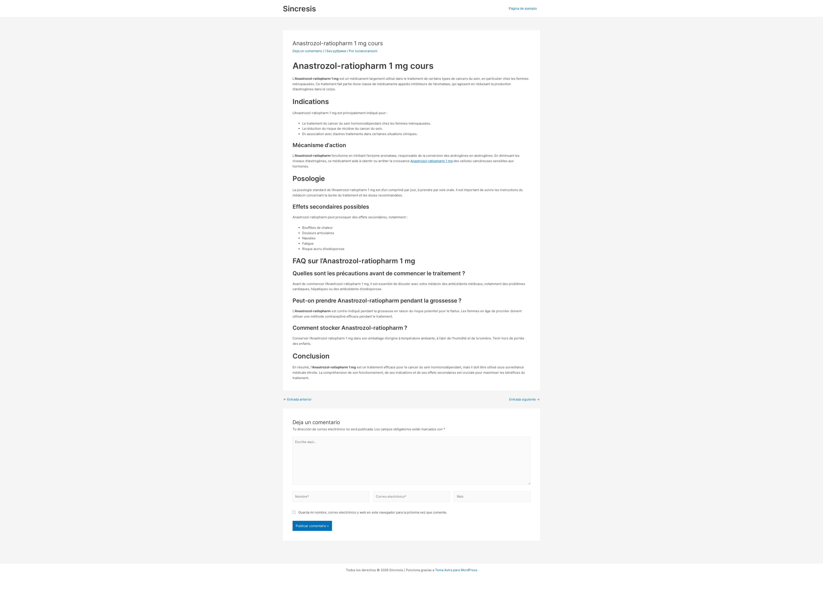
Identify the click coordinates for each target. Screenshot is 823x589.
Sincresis (299, 8)
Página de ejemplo (523, 8)
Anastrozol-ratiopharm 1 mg (431, 161)
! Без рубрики (335, 51)
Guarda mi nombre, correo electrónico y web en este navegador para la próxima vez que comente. (372, 512)
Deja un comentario (307, 51)
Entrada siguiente (524, 399)
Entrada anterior (297, 399)
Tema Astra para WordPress (456, 570)
